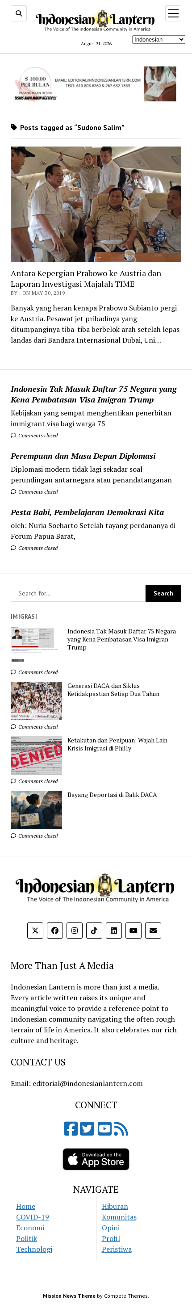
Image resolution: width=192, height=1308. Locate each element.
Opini (111, 1228)
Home (25, 1206)
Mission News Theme (69, 1295)
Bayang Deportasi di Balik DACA (112, 795)
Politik (26, 1238)
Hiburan (115, 1206)
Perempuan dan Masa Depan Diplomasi (83, 455)
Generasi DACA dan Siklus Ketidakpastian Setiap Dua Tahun (113, 690)
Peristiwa (117, 1249)
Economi (30, 1228)
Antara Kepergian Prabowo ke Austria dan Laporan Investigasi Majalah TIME (86, 278)
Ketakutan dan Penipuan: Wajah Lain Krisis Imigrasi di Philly (117, 744)
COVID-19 (32, 1217)
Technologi (34, 1249)
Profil (111, 1238)
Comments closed (37, 435)
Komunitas (119, 1217)
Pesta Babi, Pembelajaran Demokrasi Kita (87, 512)
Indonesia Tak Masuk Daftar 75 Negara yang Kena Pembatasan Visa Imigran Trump (93, 394)
